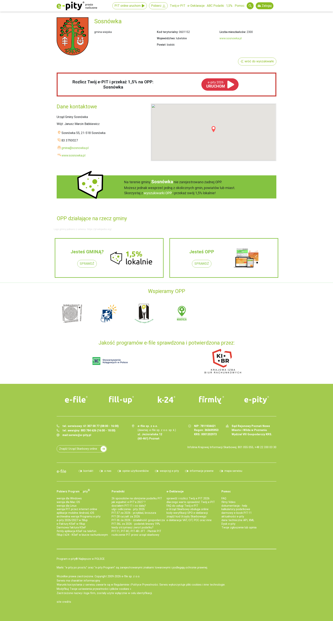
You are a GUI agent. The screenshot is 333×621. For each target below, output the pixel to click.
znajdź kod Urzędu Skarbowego (186, 516)
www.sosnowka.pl (230, 38)
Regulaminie (121, 584)
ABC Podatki (215, 6)
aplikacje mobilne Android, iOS (75, 513)
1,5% (229, 6)
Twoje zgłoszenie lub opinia (238, 527)
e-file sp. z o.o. (131, 576)
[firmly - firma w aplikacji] (211, 400)
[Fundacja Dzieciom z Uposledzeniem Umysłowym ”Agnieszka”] (104, 313)
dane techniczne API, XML (237, 520)
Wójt (60, 124)
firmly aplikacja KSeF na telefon (76, 531)
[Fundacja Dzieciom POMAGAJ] (251, 313)
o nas (107, 471)
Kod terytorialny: (167, 31)
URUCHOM (215, 84)
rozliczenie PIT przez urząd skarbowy (135, 534)
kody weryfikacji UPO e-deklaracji (187, 513)
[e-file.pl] (76, 399)
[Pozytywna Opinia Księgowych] (110, 361)
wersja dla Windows (69, 498)
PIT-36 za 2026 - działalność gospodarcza (138, 520)
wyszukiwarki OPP (158, 193)
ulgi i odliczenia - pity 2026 (128, 509)
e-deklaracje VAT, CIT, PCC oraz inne (189, 520)
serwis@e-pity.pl (80, 435)
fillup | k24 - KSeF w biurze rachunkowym (82, 534)
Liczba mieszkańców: (232, 31)
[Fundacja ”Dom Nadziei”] (141, 313)
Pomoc (240, 6)
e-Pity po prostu (77, 5)
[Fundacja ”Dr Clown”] (214, 313)
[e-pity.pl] (256, 400)
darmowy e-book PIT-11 (236, 513)
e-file (61, 471)
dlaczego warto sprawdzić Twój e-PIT (190, 502)
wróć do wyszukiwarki (259, 61)
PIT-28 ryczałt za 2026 (126, 516)
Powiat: (161, 44)
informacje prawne (202, 471)
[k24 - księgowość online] (166, 399)
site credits (64, 601)
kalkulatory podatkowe (235, 509)
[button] (213, 129)
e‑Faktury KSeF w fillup (71, 524)
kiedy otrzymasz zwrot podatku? (132, 527)
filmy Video (228, 502)
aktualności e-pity (232, 516)
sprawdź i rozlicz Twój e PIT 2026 (187, 498)
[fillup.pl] (121, 400)
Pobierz (156, 6)
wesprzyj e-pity (169, 471)
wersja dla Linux (67, 505)
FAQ (223, 498)
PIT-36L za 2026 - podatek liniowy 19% (136, 524)
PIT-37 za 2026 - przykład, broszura (134, 513)
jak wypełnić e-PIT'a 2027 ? (128, 502)
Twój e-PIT (177, 6)
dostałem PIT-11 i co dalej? (129, 505)
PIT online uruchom (127, 6)
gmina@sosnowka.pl (75, 148)
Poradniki (118, 491)
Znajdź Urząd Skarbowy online (78, 448)
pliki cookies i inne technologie (205, 584)
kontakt (88, 471)
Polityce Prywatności (144, 584)
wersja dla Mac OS (68, 502)
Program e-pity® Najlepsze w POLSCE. (81, 559)
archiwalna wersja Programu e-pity (78, 516)
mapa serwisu (233, 471)
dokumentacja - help (234, 505)
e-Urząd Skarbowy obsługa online (187, 509)
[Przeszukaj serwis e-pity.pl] (250, 5)
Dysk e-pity (228, 524)
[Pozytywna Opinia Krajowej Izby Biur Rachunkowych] (222, 361)
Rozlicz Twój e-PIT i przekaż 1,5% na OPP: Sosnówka (113, 84)
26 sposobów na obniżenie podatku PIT (137, 498)
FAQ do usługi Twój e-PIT (182, 505)
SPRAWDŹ (87, 263)
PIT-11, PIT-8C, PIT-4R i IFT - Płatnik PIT (136, 531)
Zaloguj (267, 6)
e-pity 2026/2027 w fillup (72, 520)
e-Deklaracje (196, 6)
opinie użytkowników (135, 471)
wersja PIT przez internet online (77, 509)
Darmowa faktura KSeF (71, 527)
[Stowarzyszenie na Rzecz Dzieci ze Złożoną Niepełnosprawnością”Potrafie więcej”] (177, 313)
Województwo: (166, 38)
